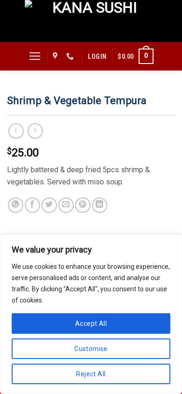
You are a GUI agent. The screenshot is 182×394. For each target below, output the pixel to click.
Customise (91, 348)
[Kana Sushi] (91, 21)
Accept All (91, 323)
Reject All (90, 374)
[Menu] (35, 56)
